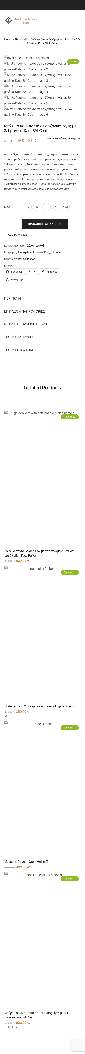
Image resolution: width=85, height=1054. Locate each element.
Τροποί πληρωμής (19, 337)
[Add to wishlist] (76, 553)
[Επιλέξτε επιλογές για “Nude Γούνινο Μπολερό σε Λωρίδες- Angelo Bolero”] (79, 708)
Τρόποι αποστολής (20, 350)
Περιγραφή (13, 298)
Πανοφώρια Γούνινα (30, 252)
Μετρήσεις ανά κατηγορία (26, 324)
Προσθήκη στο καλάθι (45, 224)
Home (8, 39)
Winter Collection (24, 258)
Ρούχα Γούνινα (53, 252)
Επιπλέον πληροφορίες (24, 311)
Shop (17, 39)
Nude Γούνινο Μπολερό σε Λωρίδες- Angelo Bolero (39, 706)
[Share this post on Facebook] (14, 266)
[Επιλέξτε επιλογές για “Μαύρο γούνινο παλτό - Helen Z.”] (79, 863)
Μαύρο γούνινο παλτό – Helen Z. (26, 861)
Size (7, 206)
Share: (8, 266)
